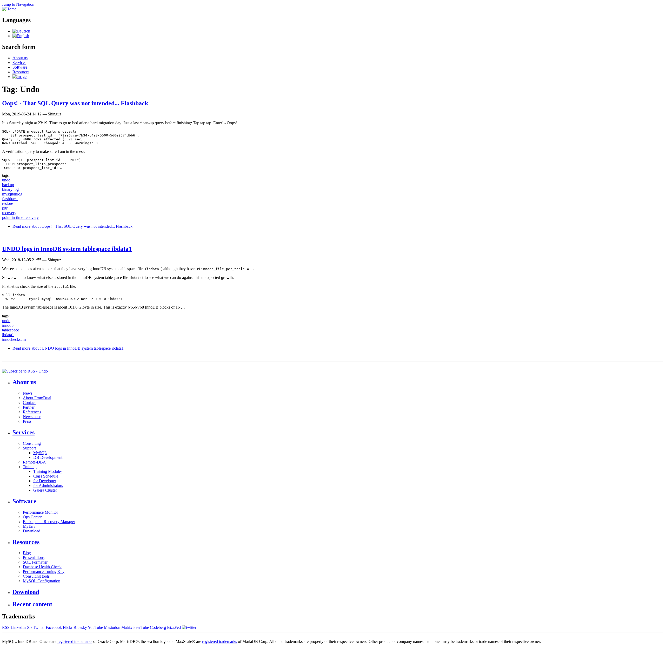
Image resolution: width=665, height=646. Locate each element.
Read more (72, 226)
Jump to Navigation (18, 4)
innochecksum (14, 339)
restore (7, 203)
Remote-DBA (34, 462)
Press (27, 421)
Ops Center (32, 517)
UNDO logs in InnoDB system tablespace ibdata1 (67, 248)
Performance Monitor (40, 512)
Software (19, 67)
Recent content (32, 604)
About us (20, 58)
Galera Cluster (45, 490)
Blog (27, 553)
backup (8, 184)
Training (30, 467)
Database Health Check (42, 567)
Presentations (33, 557)
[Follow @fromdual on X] (189, 627)
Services (19, 62)
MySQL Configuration (41, 581)
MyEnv (29, 526)
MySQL (40, 453)
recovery (9, 213)
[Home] (9, 9)
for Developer (44, 481)
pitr (5, 208)
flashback (10, 199)
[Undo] (21, 31)
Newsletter (32, 416)
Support (29, 448)
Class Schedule (45, 476)
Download (31, 531)
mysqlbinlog (12, 194)
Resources (20, 72)
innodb (8, 325)
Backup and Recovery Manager (49, 521)
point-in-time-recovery (20, 217)
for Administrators (48, 485)
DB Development (47, 457)
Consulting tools (36, 576)
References (32, 412)
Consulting (32, 443)
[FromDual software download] (19, 76)
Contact (29, 402)
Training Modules (47, 471)
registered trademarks (74, 641)
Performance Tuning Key (43, 571)
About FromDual (37, 398)
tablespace (10, 330)
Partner (29, 407)
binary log (10, 189)
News (27, 393)
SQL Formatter (35, 562)
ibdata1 (8, 334)
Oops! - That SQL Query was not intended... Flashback (75, 103)
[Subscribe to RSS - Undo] (25, 371)
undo (6, 180)
